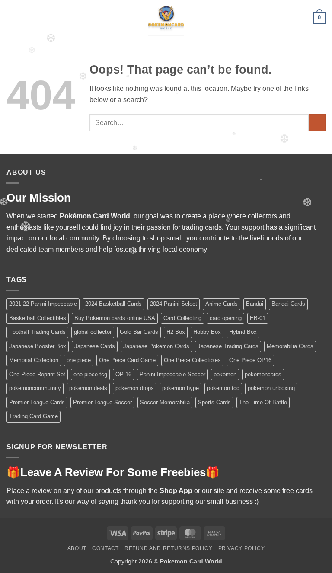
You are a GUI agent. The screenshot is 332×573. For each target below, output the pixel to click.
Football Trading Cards (37, 332)
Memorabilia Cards (290, 346)
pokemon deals (88, 388)
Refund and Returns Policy (168, 548)
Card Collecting (182, 318)
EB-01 (257, 318)
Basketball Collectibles (37, 318)
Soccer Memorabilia (165, 402)
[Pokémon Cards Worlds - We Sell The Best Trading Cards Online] (166, 18)
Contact (105, 548)
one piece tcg (90, 374)
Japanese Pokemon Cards (156, 346)
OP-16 (123, 374)
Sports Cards (214, 402)
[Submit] (317, 122)
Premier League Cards (37, 402)
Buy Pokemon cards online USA (114, 318)
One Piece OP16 (250, 360)
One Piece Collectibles (192, 360)
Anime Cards (221, 304)
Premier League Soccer (102, 402)
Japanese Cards (94, 346)
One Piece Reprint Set (37, 374)
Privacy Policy (241, 548)
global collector (93, 332)
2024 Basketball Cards (113, 304)
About (76, 548)
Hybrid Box (243, 332)
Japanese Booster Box (37, 346)
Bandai (254, 304)
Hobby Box (207, 332)
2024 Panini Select (173, 304)
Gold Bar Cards (139, 332)
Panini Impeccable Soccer (172, 374)
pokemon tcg (223, 388)
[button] (11, 18)
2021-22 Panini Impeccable (43, 304)
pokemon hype (180, 388)
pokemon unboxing (271, 388)
